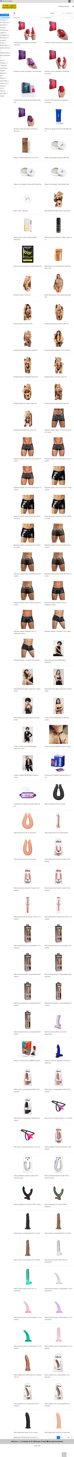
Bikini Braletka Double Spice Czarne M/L (58, 211)
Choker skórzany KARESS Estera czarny (57, 746)
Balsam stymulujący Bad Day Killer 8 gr (57, 157)
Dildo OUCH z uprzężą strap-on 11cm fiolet (58, 1118)
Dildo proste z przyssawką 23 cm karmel (58, 1233)
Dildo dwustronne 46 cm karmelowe (56, 833)
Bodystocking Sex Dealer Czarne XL (25, 403)
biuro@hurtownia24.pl (56, 1441)
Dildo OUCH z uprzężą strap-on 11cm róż (27, 1147)
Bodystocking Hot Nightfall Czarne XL (26, 377)
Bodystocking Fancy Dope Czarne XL (57, 324)
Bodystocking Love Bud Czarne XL (56, 377)
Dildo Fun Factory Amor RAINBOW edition (27, 1060)
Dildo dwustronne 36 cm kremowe (25, 833)
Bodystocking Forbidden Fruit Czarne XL (58, 350)
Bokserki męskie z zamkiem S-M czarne (27, 660)
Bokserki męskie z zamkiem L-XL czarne (58, 631)
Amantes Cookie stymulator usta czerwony (58, 42)
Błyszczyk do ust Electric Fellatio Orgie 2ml (28, 266)
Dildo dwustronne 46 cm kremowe (25, 859)
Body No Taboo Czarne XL (22, 295)
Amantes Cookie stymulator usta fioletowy (27, 71)
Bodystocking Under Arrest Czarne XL (57, 403)
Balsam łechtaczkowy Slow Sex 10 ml (26, 157)
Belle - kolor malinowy (21, 211)
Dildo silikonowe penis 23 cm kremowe (57, 1432)
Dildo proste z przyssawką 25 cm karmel (27, 1260)
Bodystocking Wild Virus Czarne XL (25, 430)
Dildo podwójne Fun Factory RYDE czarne (27, 1204)
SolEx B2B (37, 1446)
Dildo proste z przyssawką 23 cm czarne (27, 1233)
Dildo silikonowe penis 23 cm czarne (25, 1432)
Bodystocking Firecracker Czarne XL (25, 350)
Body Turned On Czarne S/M (23, 324)
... (64, 1437)
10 (68, 1437)
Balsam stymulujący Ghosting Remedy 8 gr (27, 184)
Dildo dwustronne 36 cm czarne (55, 804)
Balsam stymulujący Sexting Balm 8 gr (57, 184)
